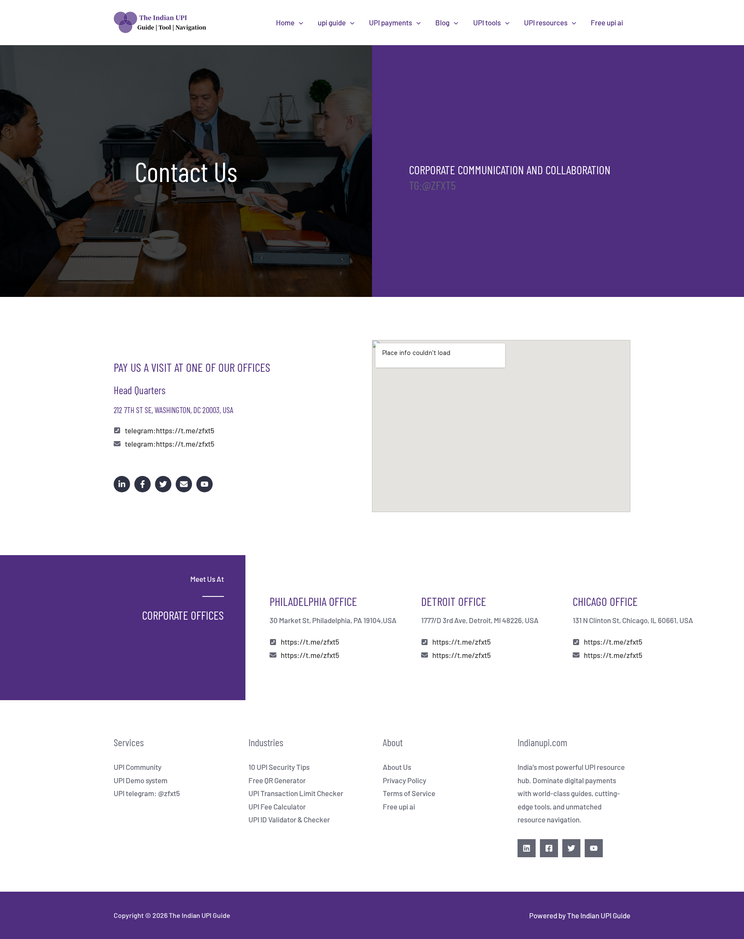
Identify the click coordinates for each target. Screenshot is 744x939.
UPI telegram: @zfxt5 (147, 793)
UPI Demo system (140, 780)
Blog (442, 22)
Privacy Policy (404, 780)
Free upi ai (607, 22)
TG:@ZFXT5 (432, 185)
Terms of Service (409, 793)
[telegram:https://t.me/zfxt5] (164, 430)
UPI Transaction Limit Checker (295, 793)
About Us (397, 767)
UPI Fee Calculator (277, 806)
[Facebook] (549, 848)
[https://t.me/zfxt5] (304, 642)
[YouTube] (594, 848)
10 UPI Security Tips (279, 767)
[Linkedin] (527, 848)
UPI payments (390, 22)
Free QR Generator (277, 780)
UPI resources (545, 22)
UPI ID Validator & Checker (289, 819)
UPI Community (137, 767)
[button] (298, 22)
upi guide (332, 22)
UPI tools (487, 22)
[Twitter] (571, 848)
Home (285, 22)
